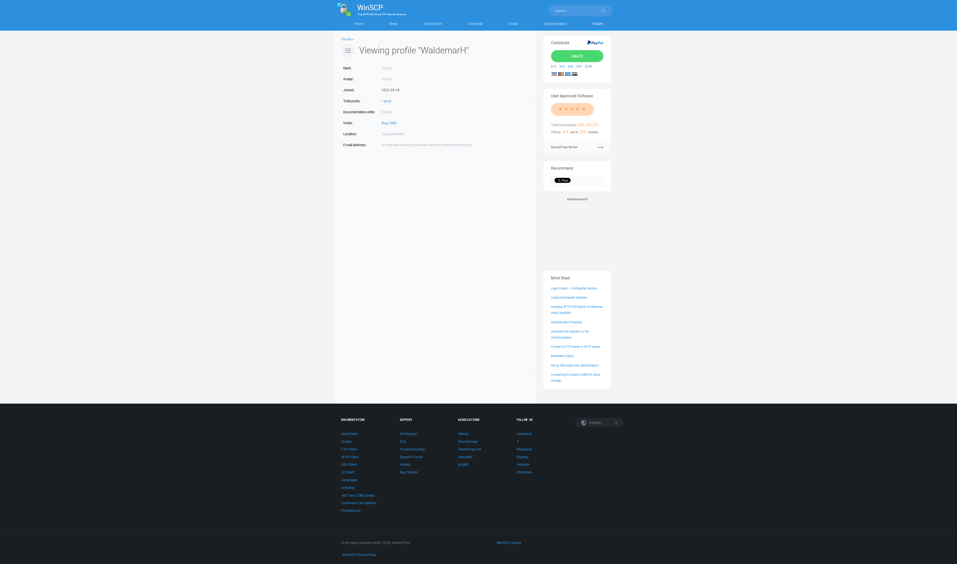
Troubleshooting (412, 449)
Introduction (432, 23)
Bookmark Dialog (562, 356)
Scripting (348, 487)
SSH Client (349, 464)
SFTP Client (350, 457)
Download (475, 23)
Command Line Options (359, 503)
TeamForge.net (469, 449)
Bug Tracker (409, 472)
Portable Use (350, 510)
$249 (588, 66)
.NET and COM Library (357, 495)
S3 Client (347, 472)
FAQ (403, 441)
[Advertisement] (577, 233)
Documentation (555, 23)
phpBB (463, 464)
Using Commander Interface (569, 297)
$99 (579, 66)
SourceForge (468, 441)
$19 (553, 66)
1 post (386, 101)
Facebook (524, 434)
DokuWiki (465, 457)
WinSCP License (509, 543)
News (393, 23)
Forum (598, 23)
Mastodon (524, 449)
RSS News (524, 472)
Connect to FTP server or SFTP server (575, 346)
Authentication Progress (566, 322)
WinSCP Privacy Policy (359, 555)
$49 (570, 66)
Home (358, 23)
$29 (562, 66)
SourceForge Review (564, 147)
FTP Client (349, 449)
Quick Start (349, 434)
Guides (346, 441)
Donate (577, 56)
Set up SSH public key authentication (574, 365)
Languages (349, 480)
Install (513, 23)
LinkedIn (523, 464)
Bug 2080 (389, 123)
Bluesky (522, 457)
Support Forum (411, 457)
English (595, 423)
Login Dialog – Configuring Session (574, 288)
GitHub (463, 434)
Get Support (409, 434)
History (405, 464)
